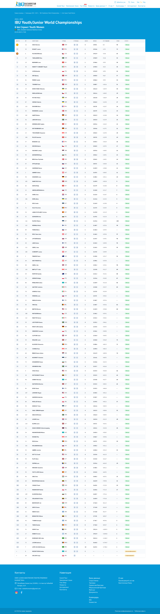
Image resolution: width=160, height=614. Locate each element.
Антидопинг (64, 587)
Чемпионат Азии (66, 580)
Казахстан (93, 602)
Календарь (120, 6)
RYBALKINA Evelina (37, 282)
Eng (144, 2)
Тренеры (92, 583)
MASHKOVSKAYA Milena (38, 432)
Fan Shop (63, 583)
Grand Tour (63, 578)
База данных (100, 6)
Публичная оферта (139, 611)
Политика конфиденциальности (124, 611)
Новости (63, 585)
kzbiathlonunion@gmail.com (31, 588)
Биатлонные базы (125, 583)
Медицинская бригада (97, 587)
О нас (111, 6)
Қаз (138, 2)
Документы (93, 592)
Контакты (63, 589)
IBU (90, 600)
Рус (141, 2)
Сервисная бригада (96, 585)
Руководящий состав (126, 581)
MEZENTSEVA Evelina (38, 551)
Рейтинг (92, 590)
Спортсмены (93, 581)
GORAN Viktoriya (36, 379)
